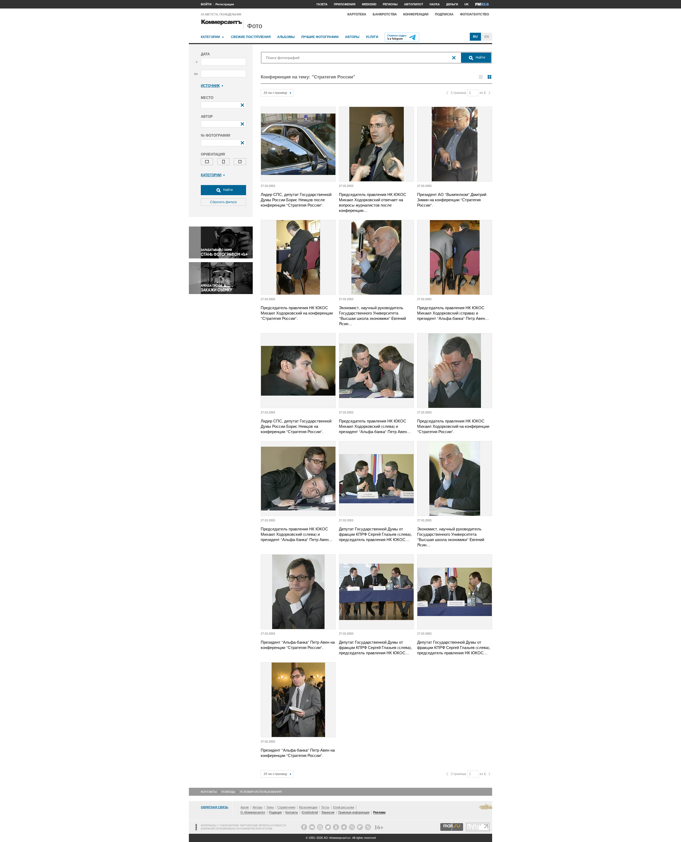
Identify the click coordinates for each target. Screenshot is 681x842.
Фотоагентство (474, 14)
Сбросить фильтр (223, 202)
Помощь (228, 791)
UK (466, 4)
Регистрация (224, 4)
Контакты (209, 791)
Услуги (372, 37)
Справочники (286, 807)
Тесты (325, 807)
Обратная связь (214, 807)
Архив (244, 807)
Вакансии (328, 812)
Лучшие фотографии (320, 37)
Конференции (416, 14)
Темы (270, 807)
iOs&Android (310, 812)
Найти (227, 190)
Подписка (444, 14)
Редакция (275, 812)
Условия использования (261, 791)
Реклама (379, 812)
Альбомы (286, 37)
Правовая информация (353, 812)
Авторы (352, 37)
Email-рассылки (343, 807)
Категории (210, 37)
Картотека (356, 14)
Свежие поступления (251, 37)
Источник (210, 86)
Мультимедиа (308, 807)
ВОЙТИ (206, 4)
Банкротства (385, 14)
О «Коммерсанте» (252, 812)
